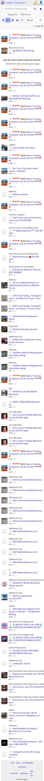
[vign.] (8, 20)
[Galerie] (17, 20)
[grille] (12, 20)
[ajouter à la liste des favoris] (10, 34)
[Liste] (3, 20)
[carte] (22, 20)
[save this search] (40, 9)
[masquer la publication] (14, 43)
